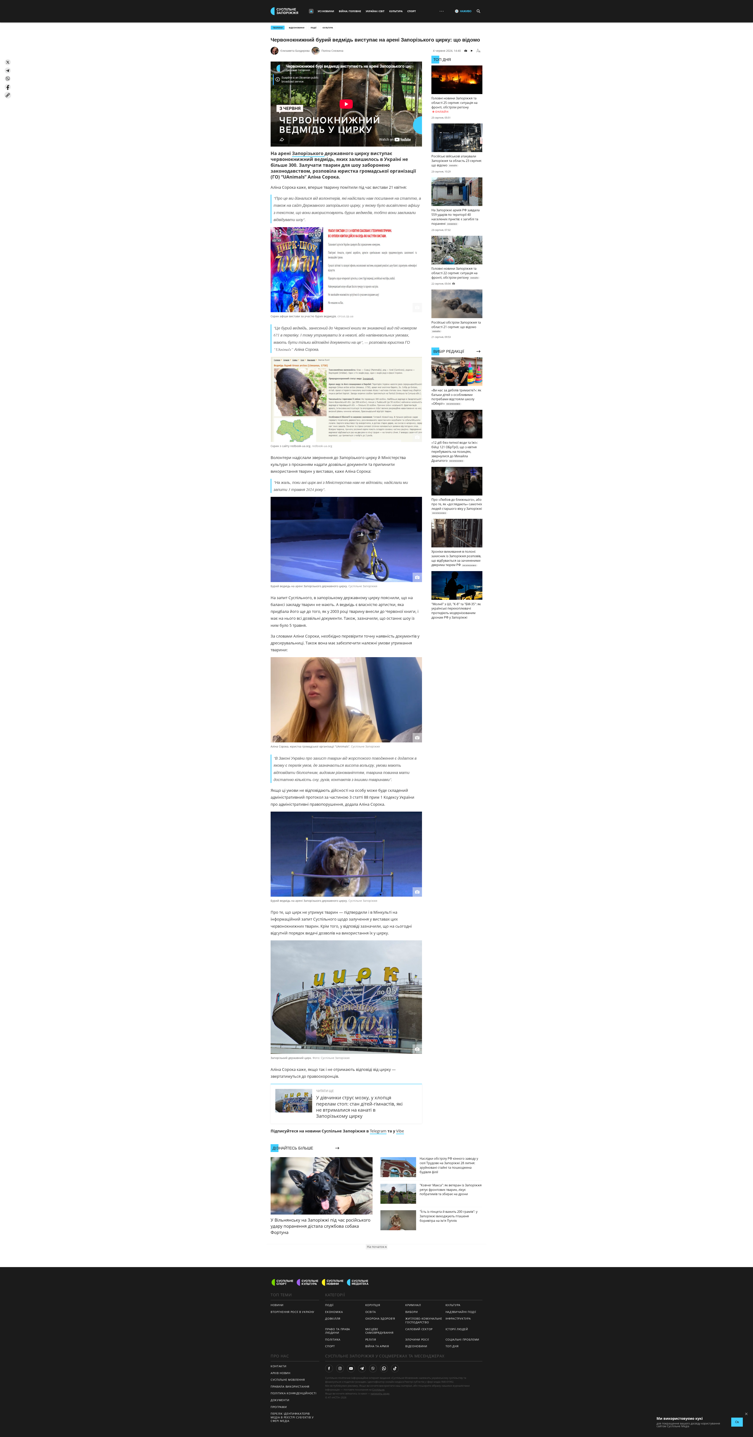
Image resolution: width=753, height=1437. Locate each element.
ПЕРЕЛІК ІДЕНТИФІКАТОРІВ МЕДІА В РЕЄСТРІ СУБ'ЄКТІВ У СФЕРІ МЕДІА (292, 1417)
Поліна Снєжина (332, 51)
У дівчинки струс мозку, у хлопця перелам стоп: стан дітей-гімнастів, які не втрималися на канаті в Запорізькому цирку (359, 1106)
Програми (279, 1407)
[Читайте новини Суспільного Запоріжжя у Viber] (373, 1368)
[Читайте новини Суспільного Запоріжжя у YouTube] (351, 1368)
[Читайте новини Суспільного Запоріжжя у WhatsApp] (384, 1368)
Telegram (378, 1131)
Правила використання (290, 1386)
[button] (7, 62)
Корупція (372, 1305)
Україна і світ (375, 11)
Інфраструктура (458, 1318)
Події (313, 27)
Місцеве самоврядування (379, 1331)
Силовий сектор (419, 1329)
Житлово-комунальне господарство (423, 1320)
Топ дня (452, 1346)
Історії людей (457, 1329)
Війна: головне (350, 11)
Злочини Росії (417, 1339)
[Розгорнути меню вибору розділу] (311, 11)
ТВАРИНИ (278, 27)
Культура (396, 11)
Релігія (370, 1339)
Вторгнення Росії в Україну (292, 1312)
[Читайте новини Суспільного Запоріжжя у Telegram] (362, 1368)
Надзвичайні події (461, 1312)
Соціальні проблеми (462, 1339)
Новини (277, 1305)
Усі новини (326, 11)
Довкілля (332, 1318)
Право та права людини (337, 1331)
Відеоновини (296, 27)
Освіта (370, 1312)
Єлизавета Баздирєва (295, 51)
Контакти (278, 1366)
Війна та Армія (377, 1346)
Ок (737, 1422)
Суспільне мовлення (288, 1380)
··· (441, 11)
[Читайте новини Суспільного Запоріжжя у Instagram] (340, 1368)
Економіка (334, 1312)
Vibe (400, 1131)
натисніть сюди (380, 1393)
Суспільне (378, 1389)
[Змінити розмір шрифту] (478, 51)
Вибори (411, 1312)
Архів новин (280, 1373)
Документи (280, 1400)
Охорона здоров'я (380, 1318)
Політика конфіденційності (293, 1393)
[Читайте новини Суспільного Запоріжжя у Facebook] (329, 1368)
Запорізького (308, 153)
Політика (332, 1339)
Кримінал (413, 1305)
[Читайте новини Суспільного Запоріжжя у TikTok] (395, 1368)
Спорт (411, 11)
